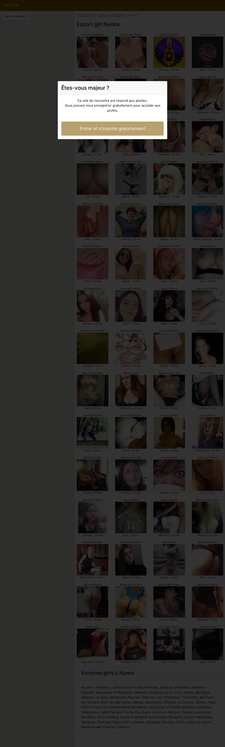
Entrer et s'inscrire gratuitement (112, 128)
